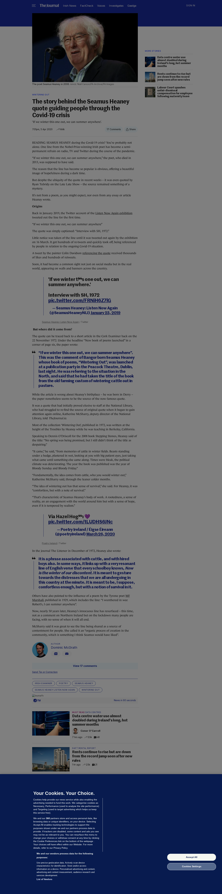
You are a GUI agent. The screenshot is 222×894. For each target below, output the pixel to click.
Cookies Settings (191, 866)
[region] (111, 834)
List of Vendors (44, 879)
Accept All (191, 857)
